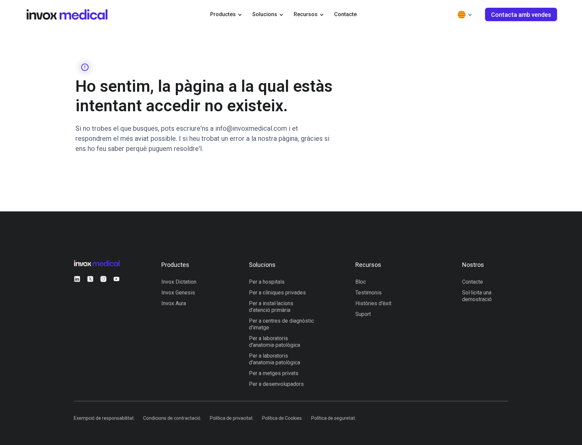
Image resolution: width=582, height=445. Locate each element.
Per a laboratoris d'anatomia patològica (274, 341)
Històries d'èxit (373, 303)
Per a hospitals (267, 282)
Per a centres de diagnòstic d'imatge (281, 324)
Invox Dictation (178, 282)
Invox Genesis (178, 292)
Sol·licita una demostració (477, 295)
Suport (363, 314)
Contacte (345, 14)
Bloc (360, 282)
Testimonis (368, 292)
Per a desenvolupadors (276, 384)
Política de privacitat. (232, 418)
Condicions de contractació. (172, 418)
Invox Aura (173, 303)
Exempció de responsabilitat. (104, 418)
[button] (226, 14)
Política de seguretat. (333, 418)
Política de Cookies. (282, 418)
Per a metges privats (273, 373)
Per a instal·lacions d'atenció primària (271, 306)
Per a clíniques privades (277, 292)
